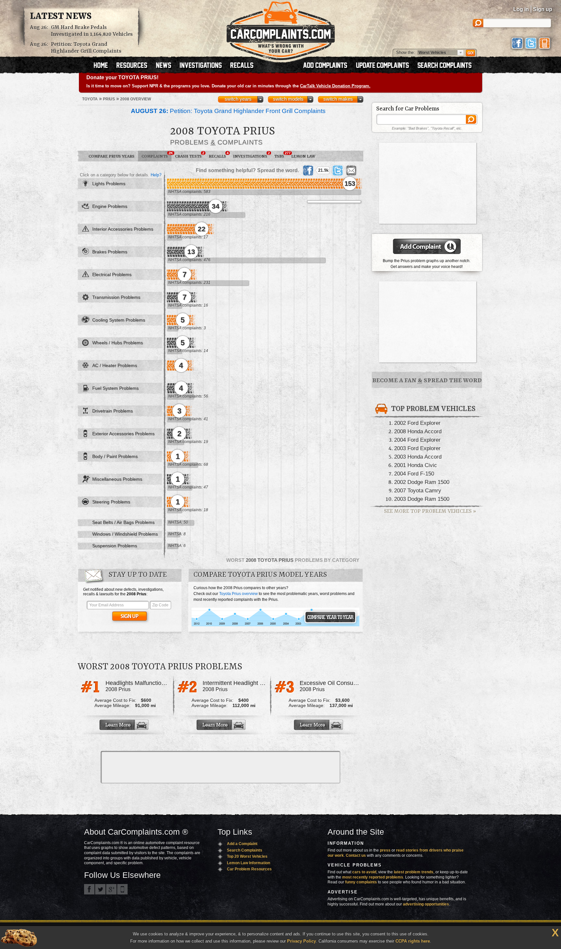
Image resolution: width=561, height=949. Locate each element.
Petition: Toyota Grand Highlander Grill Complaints (86, 47)
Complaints (156, 155)
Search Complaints (244, 850)
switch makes (338, 99)
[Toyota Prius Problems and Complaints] (275, 625)
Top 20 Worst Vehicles (247, 856)
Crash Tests (189, 155)
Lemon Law (303, 156)
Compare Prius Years (111, 156)
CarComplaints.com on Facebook (89, 889)
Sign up (542, 9)
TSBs (281, 155)
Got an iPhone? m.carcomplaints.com (122, 889)
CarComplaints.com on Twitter (100, 889)
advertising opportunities (426, 904)
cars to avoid (364, 872)
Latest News (61, 16)
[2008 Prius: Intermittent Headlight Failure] (222, 724)
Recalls (219, 155)
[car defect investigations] (204, 66)
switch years (238, 99)
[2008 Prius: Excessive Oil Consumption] (319, 724)
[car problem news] (166, 66)
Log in (521, 9)
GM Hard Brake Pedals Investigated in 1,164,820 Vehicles (92, 30)
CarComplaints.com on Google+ (111, 889)
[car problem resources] (134, 66)
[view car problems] (104, 66)
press (385, 850)
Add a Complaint (242, 843)
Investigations (251, 155)
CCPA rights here (412, 941)
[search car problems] (447, 66)
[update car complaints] (385, 66)
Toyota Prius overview (238, 593)
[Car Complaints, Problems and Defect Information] (281, 29)
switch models (288, 99)
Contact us (356, 855)
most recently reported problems (372, 877)
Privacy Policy (301, 941)
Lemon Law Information (248, 863)
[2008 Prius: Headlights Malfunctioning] (124, 724)
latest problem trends (413, 872)
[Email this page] (351, 170)
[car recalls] (242, 66)
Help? (156, 174)
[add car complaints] (328, 66)
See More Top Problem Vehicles (430, 511)
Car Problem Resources (249, 869)
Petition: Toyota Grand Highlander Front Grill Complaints (228, 111)
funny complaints (361, 882)
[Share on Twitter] (337, 170)
